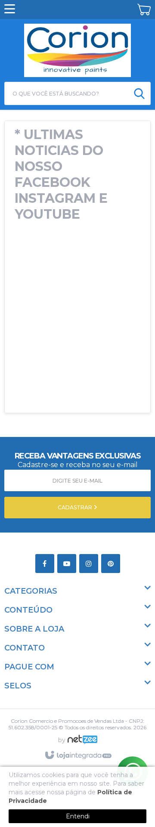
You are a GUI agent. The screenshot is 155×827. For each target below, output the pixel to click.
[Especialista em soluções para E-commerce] (82, 743)
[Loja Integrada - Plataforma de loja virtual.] (78, 755)
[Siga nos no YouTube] (68, 564)
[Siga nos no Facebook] (46, 564)
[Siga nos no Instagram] (90, 564)
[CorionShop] (77, 49)
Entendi (78, 816)
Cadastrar (75, 507)
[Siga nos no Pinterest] (112, 564)
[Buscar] (139, 93)
